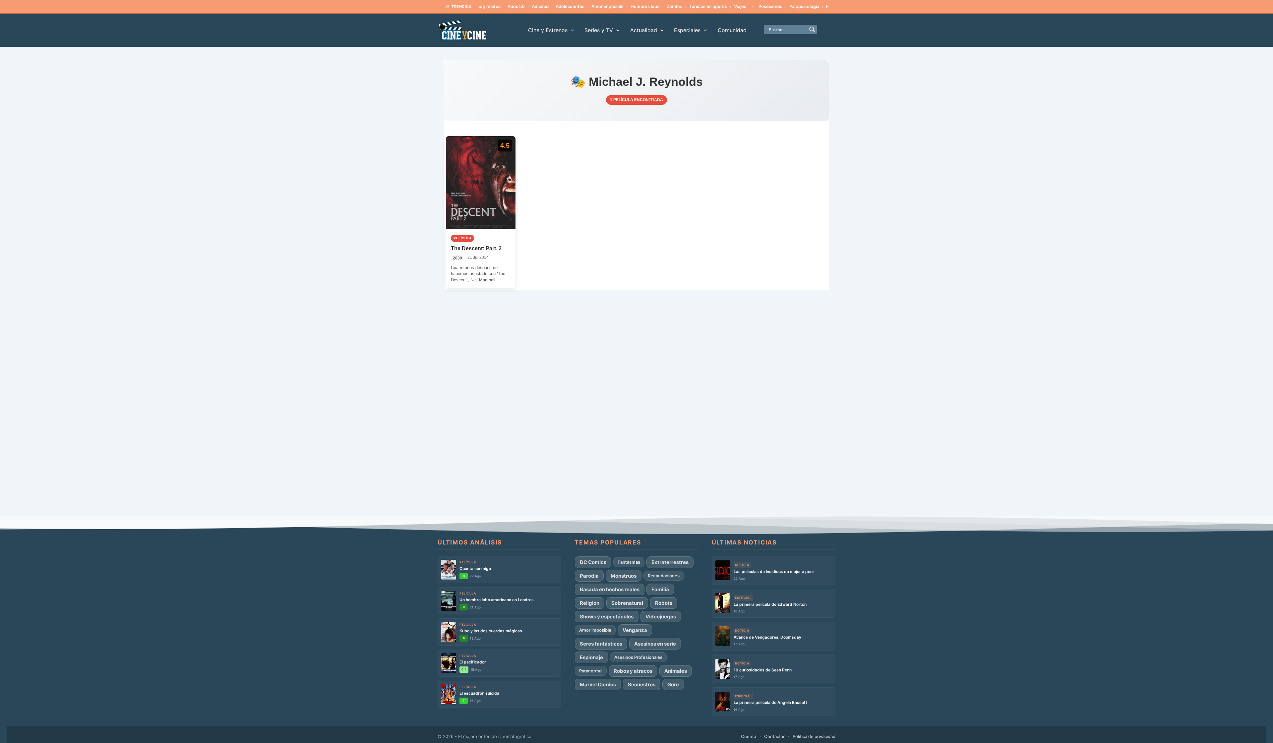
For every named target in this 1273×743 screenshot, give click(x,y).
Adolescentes (549, 6)
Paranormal (590, 670)
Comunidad (732, 30)
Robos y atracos (633, 671)
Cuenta (748, 736)
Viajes (719, 6)
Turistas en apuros (687, 6)
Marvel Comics (598, 684)
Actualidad (643, 30)
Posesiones (749, 6)
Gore (673, 684)
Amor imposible (587, 6)
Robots (663, 603)
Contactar (774, 736)
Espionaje (591, 657)
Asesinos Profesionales (638, 657)
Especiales (687, 30)
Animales (675, 671)
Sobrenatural (627, 603)
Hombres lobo (624, 6)
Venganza (635, 630)
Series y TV (598, 30)
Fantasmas (816, 6)
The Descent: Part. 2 (476, 248)
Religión (589, 603)
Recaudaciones (664, 575)
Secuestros (641, 684)
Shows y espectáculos (607, 616)
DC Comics (593, 562)
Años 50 (495, 6)
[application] (571, 30)
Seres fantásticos (601, 644)
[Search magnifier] (812, 29)
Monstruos (623, 576)
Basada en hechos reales (609, 589)
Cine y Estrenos (548, 30)
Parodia (589, 576)
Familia (660, 589)
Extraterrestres (670, 562)
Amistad (519, 6)
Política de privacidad (814, 736)
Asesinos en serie (655, 644)
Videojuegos (660, 616)
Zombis (653, 6)
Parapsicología (783, 6)
